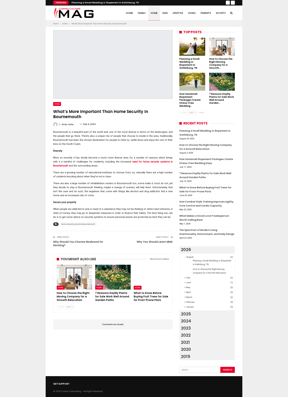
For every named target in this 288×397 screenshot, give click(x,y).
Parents (206, 13)
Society (221, 13)
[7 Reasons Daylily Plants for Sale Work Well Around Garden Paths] (113, 277)
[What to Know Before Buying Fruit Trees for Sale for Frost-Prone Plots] (151, 277)
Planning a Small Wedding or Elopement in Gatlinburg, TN (105, 2)
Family (142, 13)
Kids (165, 13)
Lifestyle (178, 13)
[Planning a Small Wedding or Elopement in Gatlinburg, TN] (192, 47)
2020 (186, 349)
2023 (186, 328)
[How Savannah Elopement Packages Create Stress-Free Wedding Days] (192, 82)
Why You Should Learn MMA (155, 242)
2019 (185, 356)
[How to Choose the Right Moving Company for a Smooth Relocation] (74, 277)
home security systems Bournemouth (78, 224)
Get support (61, 383)
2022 (186, 335)
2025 (186, 314)
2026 (186, 250)
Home (129, 13)
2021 (185, 342)
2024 (186, 321)
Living (192, 13)
